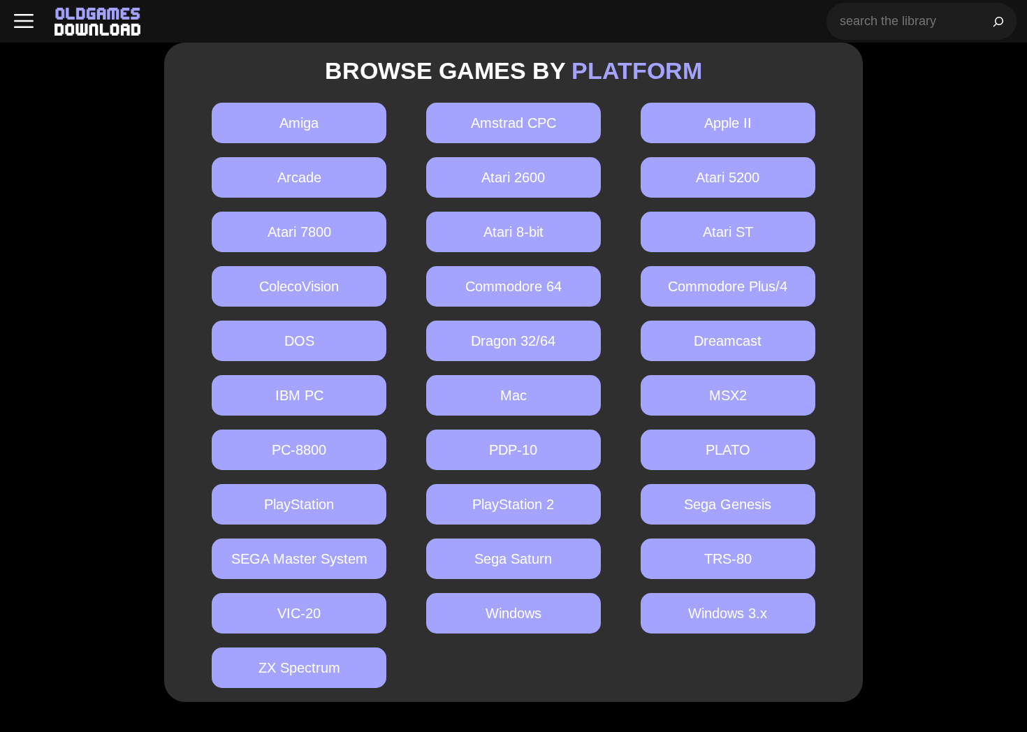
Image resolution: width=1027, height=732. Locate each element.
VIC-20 (299, 613)
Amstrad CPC (513, 123)
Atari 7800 (299, 232)
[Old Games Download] (97, 22)
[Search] (998, 21)
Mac (513, 395)
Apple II (728, 123)
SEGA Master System (299, 558)
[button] (24, 21)
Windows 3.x (727, 613)
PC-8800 (299, 450)
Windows (513, 613)
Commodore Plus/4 (727, 286)
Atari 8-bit (513, 232)
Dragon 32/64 (513, 341)
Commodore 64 (513, 286)
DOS (299, 341)
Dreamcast (728, 341)
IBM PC (299, 395)
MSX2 (728, 395)
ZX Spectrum (299, 667)
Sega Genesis (727, 504)
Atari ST (728, 232)
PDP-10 (513, 450)
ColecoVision (299, 286)
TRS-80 (728, 558)
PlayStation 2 (513, 504)
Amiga (299, 123)
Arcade (299, 177)
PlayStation (299, 504)
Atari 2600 (513, 177)
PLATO (728, 450)
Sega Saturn (513, 558)
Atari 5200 (727, 177)
